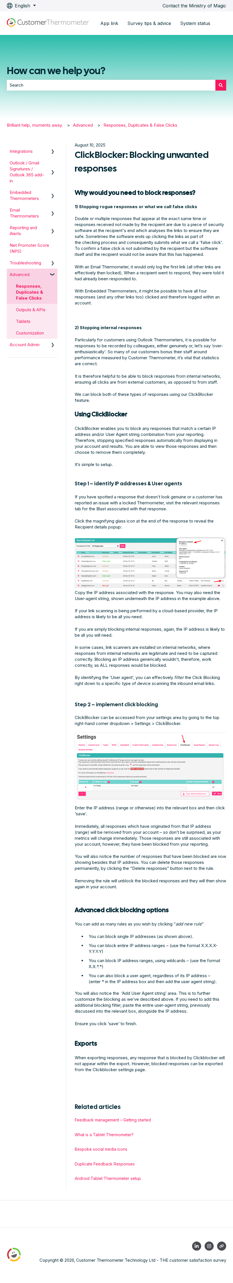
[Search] (220, 85)
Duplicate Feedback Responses (105, 1163)
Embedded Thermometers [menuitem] (24, 195)
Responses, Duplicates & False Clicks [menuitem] (29, 292)
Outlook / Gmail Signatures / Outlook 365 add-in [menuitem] (27, 171)
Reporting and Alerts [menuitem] (23, 230)
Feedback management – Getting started (113, 1119)
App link (109, 23)
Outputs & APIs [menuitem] (30, 309)
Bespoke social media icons (101, 1149)
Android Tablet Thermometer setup (108, 1178)
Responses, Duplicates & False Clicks (140, 125)
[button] (52, 152)
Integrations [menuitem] (21, 151)
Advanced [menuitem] (20, 274)
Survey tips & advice (149, 23)
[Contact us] (221, 1246)
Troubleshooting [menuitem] (25, 263)
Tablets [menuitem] (23, 321)
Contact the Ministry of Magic (194, 6)
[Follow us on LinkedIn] (196, 1246)
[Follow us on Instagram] (209, 1246)
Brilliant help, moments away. (35, 125)
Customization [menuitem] (30, 333)
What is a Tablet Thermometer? (104, 1134)
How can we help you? (56, 70)
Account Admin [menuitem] (24, 344)
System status (195, 23)
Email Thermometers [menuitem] (24, 213)
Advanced (83, 125)
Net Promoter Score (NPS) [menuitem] (29, 248)
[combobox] (111, 85)
